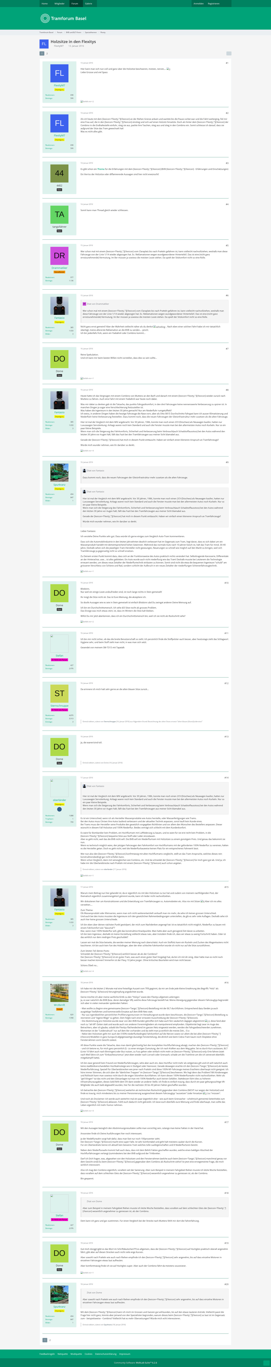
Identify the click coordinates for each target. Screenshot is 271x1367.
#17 (227, 1122)
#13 (227, 736)
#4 (227, 204)
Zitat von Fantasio (95, 470)
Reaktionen (49, 95)
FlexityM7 (59, 45)
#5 (227, 245)
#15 (227, 887)
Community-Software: (135, 1362)
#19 (227, 1243)
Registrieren (213, 3)
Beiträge (48, 98)
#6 (227, 295)
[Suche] (226, 3)
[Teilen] (228, 53)
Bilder (47, 334)
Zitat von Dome (94, 1201)
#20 (227, 1284)
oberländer (108, 869)
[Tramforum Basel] (135, 18)
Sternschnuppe (110, 721)
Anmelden (199, 3)
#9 (227, 462)
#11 (227, 633)
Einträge (48, 722)
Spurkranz (108, 1324)
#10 (227, 582)
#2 (227, 113)
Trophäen (49, 819)
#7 (227, 348)
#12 (227, 683)
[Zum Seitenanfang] (266, 1363)
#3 (227, 163)
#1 (227, 62)
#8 (227, 389)
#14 (227, 777)
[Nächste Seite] (52, 53)
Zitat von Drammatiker (98, 303)
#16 (227, 982)
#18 (227, 1193)
